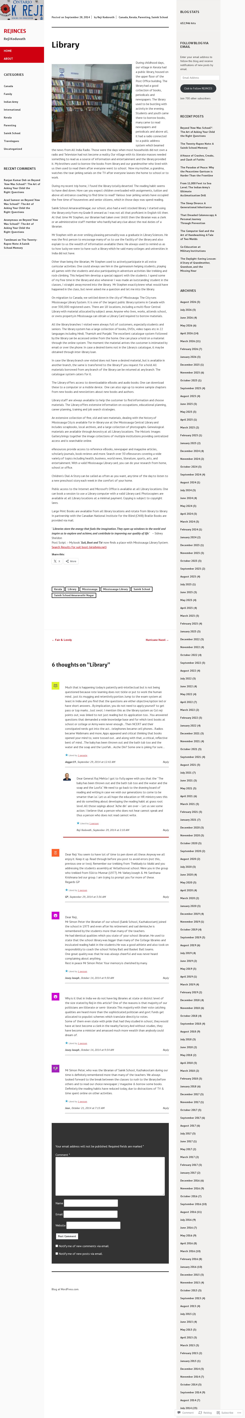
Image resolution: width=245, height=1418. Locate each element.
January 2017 (188, 1172)
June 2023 (186, 592)
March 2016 (187, 1251)
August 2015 (188, 1306)
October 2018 (188, 1016)
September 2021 (190, 757)
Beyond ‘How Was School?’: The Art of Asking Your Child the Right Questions (197, 132)
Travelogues (11, 141)
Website (61, 1225)
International (12, 109)
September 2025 (190, 388)
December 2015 (190, 1274)
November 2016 (190, 1188)
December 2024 (190, 451)
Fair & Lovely (62, 640)
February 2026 (189, 349)
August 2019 (188, 945)
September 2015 (190, 1298)
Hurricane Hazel (157, 640)
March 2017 (187, 1157)
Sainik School (12, 133)
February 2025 (189, 435)
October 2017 (188, 1110)
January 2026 (188, 357)
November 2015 (190, 1282)
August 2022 (188, 670)
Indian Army (11, 102)
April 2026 (186, 333)
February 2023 (189, 623)
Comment (63, 1155)
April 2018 (186, 1063)
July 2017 (185, 1133)
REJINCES (15, 31)
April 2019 (186, 976)
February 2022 (189, 717)
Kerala (8, 117)
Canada (8, 86)
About (8, 58)
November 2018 (190, 1008)
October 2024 (188, 466)
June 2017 (186, 1141)
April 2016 (186, 1243)
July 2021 (186, 772)
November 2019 (190, 921)
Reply (166, 762)
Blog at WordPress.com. (65, 1289)
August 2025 (188, 396)
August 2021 (188, 764)
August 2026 (188, 302)
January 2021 (188, 819)
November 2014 (190, 1376)
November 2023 (190, 553)
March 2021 (187, 804)
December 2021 (190, 733)
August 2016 (188, 1212)
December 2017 (189, 1094)
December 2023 (190, 545)
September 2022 (190, 663)
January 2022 (188, 725)
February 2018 (189, 1078)
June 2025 (186, 404)
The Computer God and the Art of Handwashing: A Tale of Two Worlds (197, 235)
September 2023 (190, 568)
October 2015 (188, 1290)
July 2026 (186, 309)
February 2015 (189, 1353)
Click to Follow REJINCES (198, 88)
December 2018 (190, 1000)
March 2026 (187, 341)
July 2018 (186, 1039)
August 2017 (188, 1125)
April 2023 (186, 608)
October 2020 (188, 843)
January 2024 (188, 537)
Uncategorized (13, 149)
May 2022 (186, 694)
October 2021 (188, 749)
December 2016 (190, 1180)
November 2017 (190, 1102)
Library (72, 589)
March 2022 (187, 710)
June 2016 (186, 1227)
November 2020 (190, 835)
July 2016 (186, 1219)
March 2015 (187, 1345)
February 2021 (189, 812)
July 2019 (186, 953)
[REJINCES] (22, 19)
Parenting (10, 125)
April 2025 (186, 419)
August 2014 (188, 1400)
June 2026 (186, 317)
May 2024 (186, 506)
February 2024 (189, 529)
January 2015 (188, 1361)
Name (59, 1203)
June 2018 (186, 1047)
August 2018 (188, 1031)
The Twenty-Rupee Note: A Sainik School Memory (20, 244)
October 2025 (188, 380)
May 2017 (186, 1149)
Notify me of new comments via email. (84, 1246)
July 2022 (186, 678)
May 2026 (186, 325)
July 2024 (186, 490)
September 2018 (190, 1023)
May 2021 (186, 788)
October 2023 (188, 561)
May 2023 (186, 600)
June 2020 (186, 874)
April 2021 (186, 796)
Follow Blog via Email (194, 45)
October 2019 (188, 929)
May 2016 (186, 1235)
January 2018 (188, 1086)
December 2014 (190, 1369)
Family (8, 94)
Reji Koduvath (105, 17)
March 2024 (187, 521)
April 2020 (186, 890)
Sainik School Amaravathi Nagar (74, 595)
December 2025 (190, 364)
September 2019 (190, 937)
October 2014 (188, 1384)
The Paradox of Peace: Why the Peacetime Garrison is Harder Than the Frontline (197, 171)
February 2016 (189, 1259)
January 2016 (188, 1267)
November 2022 (190, 647)
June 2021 (186, 780)
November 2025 (190, 372)
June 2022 (186, 686)
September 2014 (190, 1392)
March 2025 (187, 427)
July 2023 (186, 584)
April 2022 (186, 702)
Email (59, 1214)
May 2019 (186, 968)
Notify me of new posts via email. (81, 1254)
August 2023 (188, 576)
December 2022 (190, 639)
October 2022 (188, 655)
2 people (82, 755)
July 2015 (186, 1314)
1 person (94, 823)
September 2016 (190, 1204)
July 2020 (186, 866)
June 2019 (186, 961)
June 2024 (186, 498)
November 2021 (190, 741)
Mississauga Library (115, 589)
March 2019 (187, 984)
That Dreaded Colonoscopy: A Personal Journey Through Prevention (198, 219)
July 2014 (186, 1408)
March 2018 (187, 1070)
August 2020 (188, 859)
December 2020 (190, 827)
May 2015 (186, 1329)
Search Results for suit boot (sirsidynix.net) (79, 547)
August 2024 (188, 482)
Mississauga (89, 589)
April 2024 (186, 513)
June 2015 (186, 1321)
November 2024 (190, 459)
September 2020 (190, 851)
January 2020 (188, 906)
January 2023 (188, 631)
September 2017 (190, 1118)
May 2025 (186, 411)
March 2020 (187, 898)
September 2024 (190, 474)
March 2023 (187, 615)
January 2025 (188, 443)
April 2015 (186, 1337)
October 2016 (188, 1196)
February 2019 (189, 992)
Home (8, 51)
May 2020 (186, 882)
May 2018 (186, 1055)
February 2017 (189, 1165)
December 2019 (190, 914)
